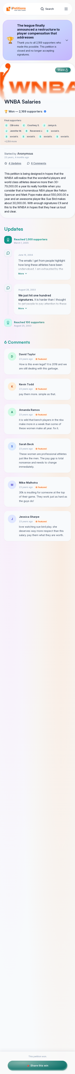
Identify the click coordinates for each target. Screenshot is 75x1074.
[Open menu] (66, 9)
